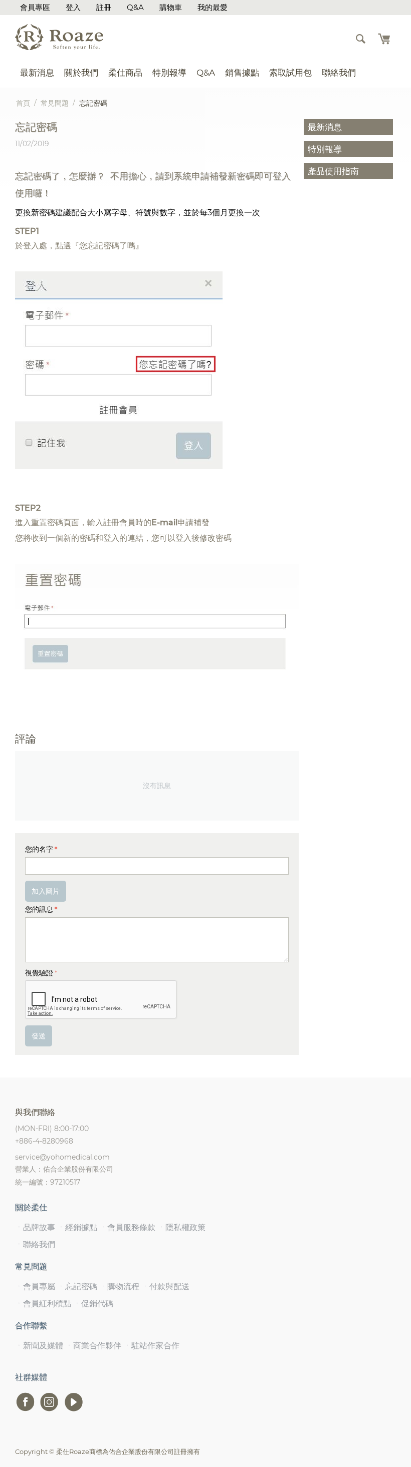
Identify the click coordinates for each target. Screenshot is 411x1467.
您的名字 (39, 849)
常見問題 (55, 103)
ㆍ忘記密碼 (77, 1286)
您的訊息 (39, 909)
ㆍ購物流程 (119, 1286)
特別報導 (169, 73)
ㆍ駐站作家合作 (151, 1345)
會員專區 (35, 7)
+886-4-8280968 (44, 1141)
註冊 (103, 7)
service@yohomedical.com (62, 1157)
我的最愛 (212, 7)
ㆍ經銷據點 (77, 1227)
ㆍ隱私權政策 (181, 1227)
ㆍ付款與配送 (165, 1286)
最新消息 (37, 73)
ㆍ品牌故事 (35, 1227)
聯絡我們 (339, 73)
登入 (73, 7)
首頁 (23, 103)
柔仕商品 (125, 73)
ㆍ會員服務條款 (127, 1227)
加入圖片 (46, 891)
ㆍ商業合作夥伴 (93, 1345)
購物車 (170, 7)
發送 (39, 1035)
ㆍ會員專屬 (35, 1286)
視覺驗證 (39, 972)
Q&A (135, 7)
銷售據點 (242, 73)
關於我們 (81, 73)
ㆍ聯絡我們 (35, 1244)
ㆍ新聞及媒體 (39, 1345)
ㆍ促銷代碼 (93, 1303)
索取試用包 (290, 73)
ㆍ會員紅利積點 (43, 1303)
